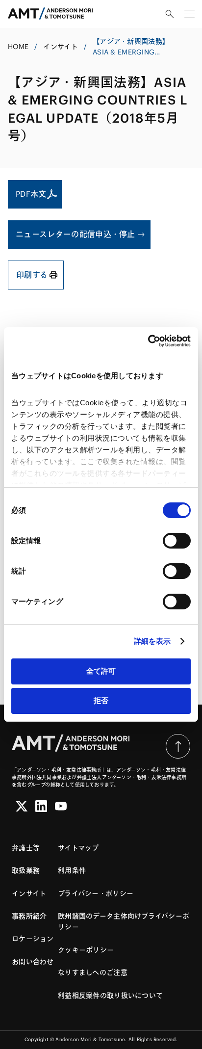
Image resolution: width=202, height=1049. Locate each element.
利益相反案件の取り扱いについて (110, 995)
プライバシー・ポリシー (95, 893)
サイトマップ (78, 847)
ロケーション (33, 938)
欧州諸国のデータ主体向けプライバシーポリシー (123, 921)
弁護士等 (26, 847)
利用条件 (72, 870)
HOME (18, 46)
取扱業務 (26, 870)
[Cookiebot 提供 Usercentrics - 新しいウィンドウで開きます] (148, 341)
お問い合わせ (33, 961)
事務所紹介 (29, 916)
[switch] (177, 541)
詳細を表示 (152, 641)
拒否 (101, 700)
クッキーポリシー (86, 949)
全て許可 (101, 671)
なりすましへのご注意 (92, 972)
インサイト (60, 46)
